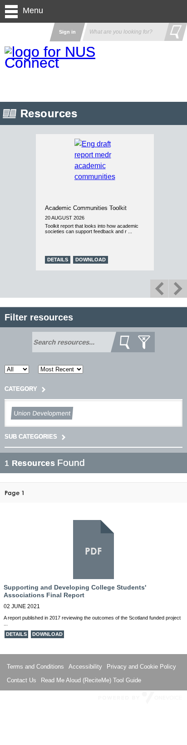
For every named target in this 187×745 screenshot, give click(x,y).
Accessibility (85, 666)
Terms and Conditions (35, 666)
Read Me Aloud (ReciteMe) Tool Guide (91, 680)
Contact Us (21, 680)
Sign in (67, 32)
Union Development (41, 413)
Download (152, 259)
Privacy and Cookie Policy (141, 666)
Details (119, 259)
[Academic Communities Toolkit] (34, 176)
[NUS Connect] (52, 57)
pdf (93, 551)
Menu (33, 10)
